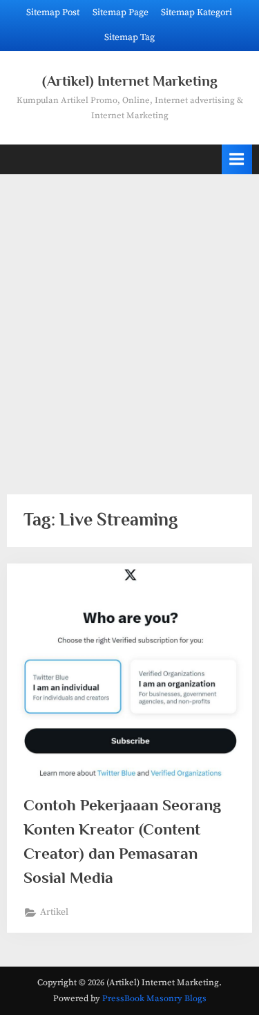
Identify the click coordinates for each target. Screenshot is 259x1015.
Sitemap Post (52, 13)
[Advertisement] (129, 326)
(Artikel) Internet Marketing (130, 81)
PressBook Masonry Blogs (154, 998)
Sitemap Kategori (196, 13)
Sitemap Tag (129, 38)
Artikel (54, 912)
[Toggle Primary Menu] (237, 159)
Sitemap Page (120, 13)
